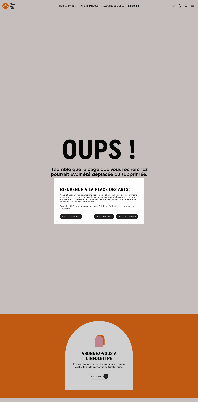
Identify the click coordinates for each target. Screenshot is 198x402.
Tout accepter (127, 216)
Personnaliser (71, 216)
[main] (99, 201)
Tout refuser (104, 216)
